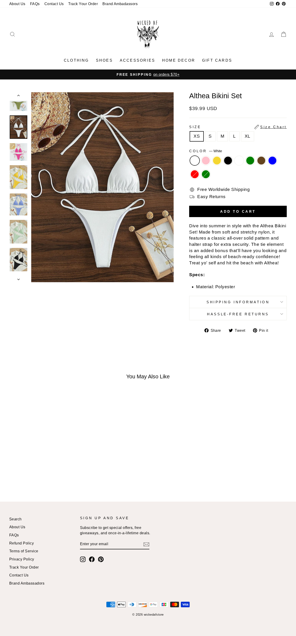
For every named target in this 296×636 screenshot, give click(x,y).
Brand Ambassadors (26, 583)
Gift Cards (217, 60)
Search (15, 519)
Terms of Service (23, 551)
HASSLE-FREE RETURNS (238, 314)
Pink (205, 160)
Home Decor (178, 60)
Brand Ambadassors (120, 4)
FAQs (35, 4)
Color (205, 151)
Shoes (104, 60)
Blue (272, 160)
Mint (239, 160)
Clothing (76, 60)
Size (238, 127)
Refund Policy (21, 543)
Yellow (217, 160)
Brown (261, 160)
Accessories (137, 60)
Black (228, 160)
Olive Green (205, 174)
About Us (17, 4)
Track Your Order (83, 4)
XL (247, 136)
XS (197, 136)
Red (194, 174)
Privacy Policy (21, 559)
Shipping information (238, 302)
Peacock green (250, 160)
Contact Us (54, 4)
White (194, 160)
